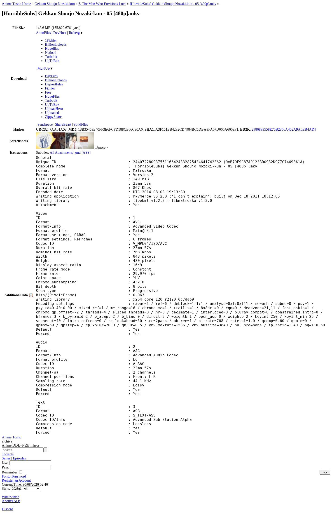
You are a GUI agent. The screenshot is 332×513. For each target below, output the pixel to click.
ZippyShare (53, 117)
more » (103, 147)
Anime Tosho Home (16, 4)
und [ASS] (83, 152)
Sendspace (45, 124)
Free (48, 92)
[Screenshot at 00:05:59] (79, 147)
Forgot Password (14, 476)
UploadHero (54, 109)
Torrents (8, 454)
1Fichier (51, 40)
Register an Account (16, 480)
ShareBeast (63, 124)
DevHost (59, 33)
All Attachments (61, 152)
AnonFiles (43, 33)
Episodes (19, 458)
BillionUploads (56, 44)
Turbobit (51, 57)
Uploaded (52, 113)
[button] (96, 147)
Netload (50, 52)
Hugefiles (52, 48)
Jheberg (74, 33)
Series (6, 458)
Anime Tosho (11, 437)
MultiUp (43, 68)
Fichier (50, 88)
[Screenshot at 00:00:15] (50, 147)
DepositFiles (54, 84)
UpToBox (52, 61)
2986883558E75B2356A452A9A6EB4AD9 (284, 129)
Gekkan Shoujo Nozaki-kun (55, 4)
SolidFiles (81, 124)
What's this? (10, 497)
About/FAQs (11, 501)
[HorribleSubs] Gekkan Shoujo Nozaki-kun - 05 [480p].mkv (173, 4)
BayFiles (51, 76)
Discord (7, 509)
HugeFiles (52, 96)
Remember (10, 472)
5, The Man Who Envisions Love (102, 4)
